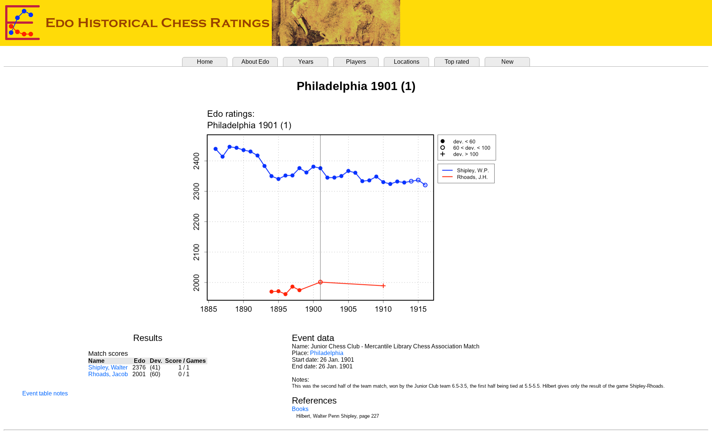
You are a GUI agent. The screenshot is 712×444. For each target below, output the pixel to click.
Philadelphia (326, 353)
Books (300, 409)
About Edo (255, 62)
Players (356, 62)
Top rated (457, 62)
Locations (406, 62)
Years (305, 62)
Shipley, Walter (108, 367)
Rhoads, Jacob (108, 374)
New (507, 62)
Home (205, 62)
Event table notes (45, 393)
